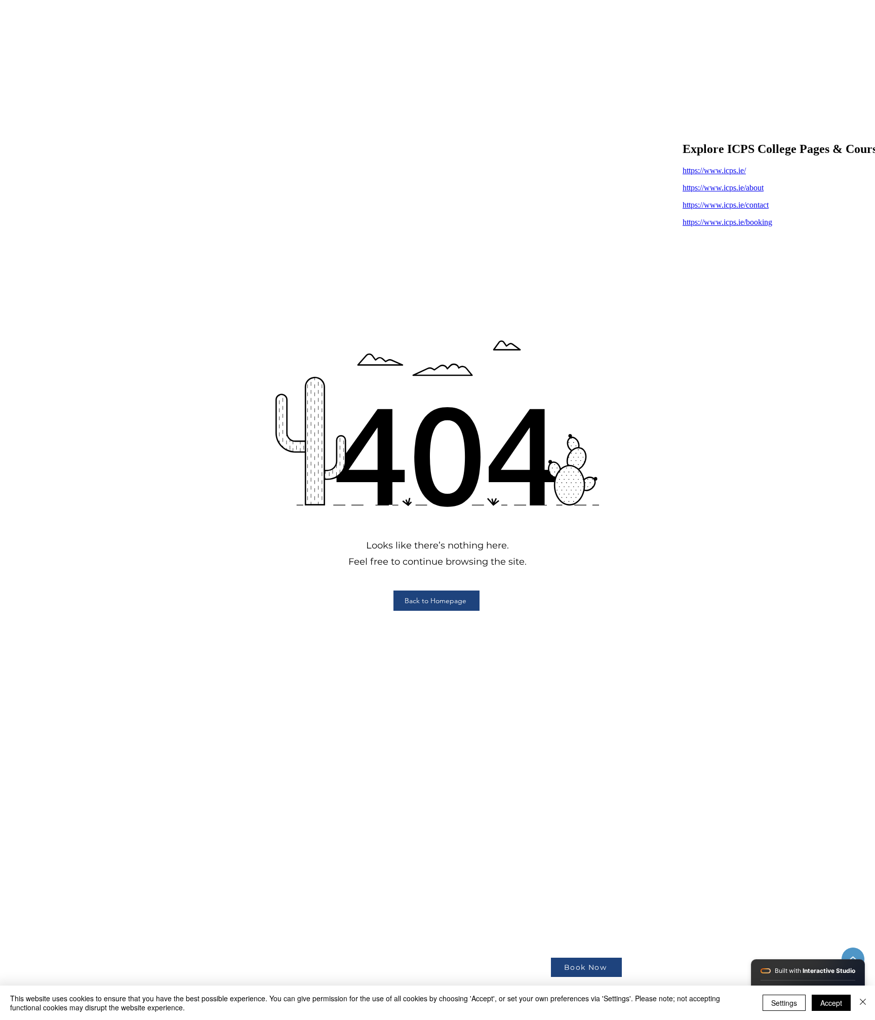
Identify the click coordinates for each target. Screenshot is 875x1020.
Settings (784, 1003)
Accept (831, 1003)
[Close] (863, 1003)
